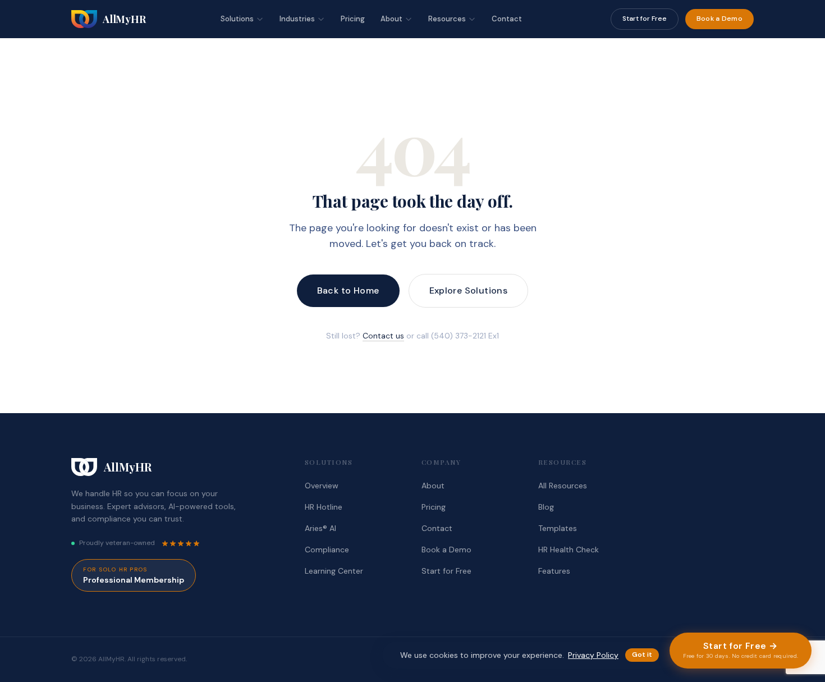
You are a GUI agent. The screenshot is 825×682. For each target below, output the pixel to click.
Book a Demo (719, 18)
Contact (507, 19)
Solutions (237, 19)
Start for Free (644, 18)
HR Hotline (323, 507)
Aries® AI (320, 528)
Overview (321, 485)
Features (554, 571)
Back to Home (348, 290)
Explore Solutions (468, 290)
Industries (297, 19)
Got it (642, 654)
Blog (546, 507)
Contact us (383, 336)
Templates (557, 528)
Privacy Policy (593, 655)
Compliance (327, 549)
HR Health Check (568, 549)
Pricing (353, 19)
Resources (447, 19)
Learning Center (334, 571)
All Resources (562, 485)
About (391, 19)
